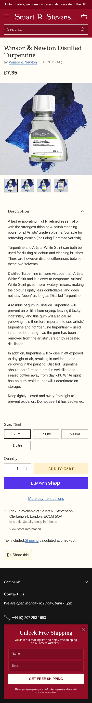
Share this (21, 555)
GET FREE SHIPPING (46, 679)
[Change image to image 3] (44, 185)
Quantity (10, 458)
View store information (25, 529)
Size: (12, 424)
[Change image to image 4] (61, 185)
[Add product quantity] (26, 469)
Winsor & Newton (23, 62)
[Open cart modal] (84, 17)
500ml (75, 434)
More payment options (46, 498)
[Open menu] (6, 17)
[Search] (82, 29)
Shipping (32, 540)
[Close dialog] (83, 629)
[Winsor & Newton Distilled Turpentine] (46, 129)
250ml (46, 434)
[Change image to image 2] (27, 185)
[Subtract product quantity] (8, 469)
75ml (17, 434)
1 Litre (17, 445)
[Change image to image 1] (11, 185)
